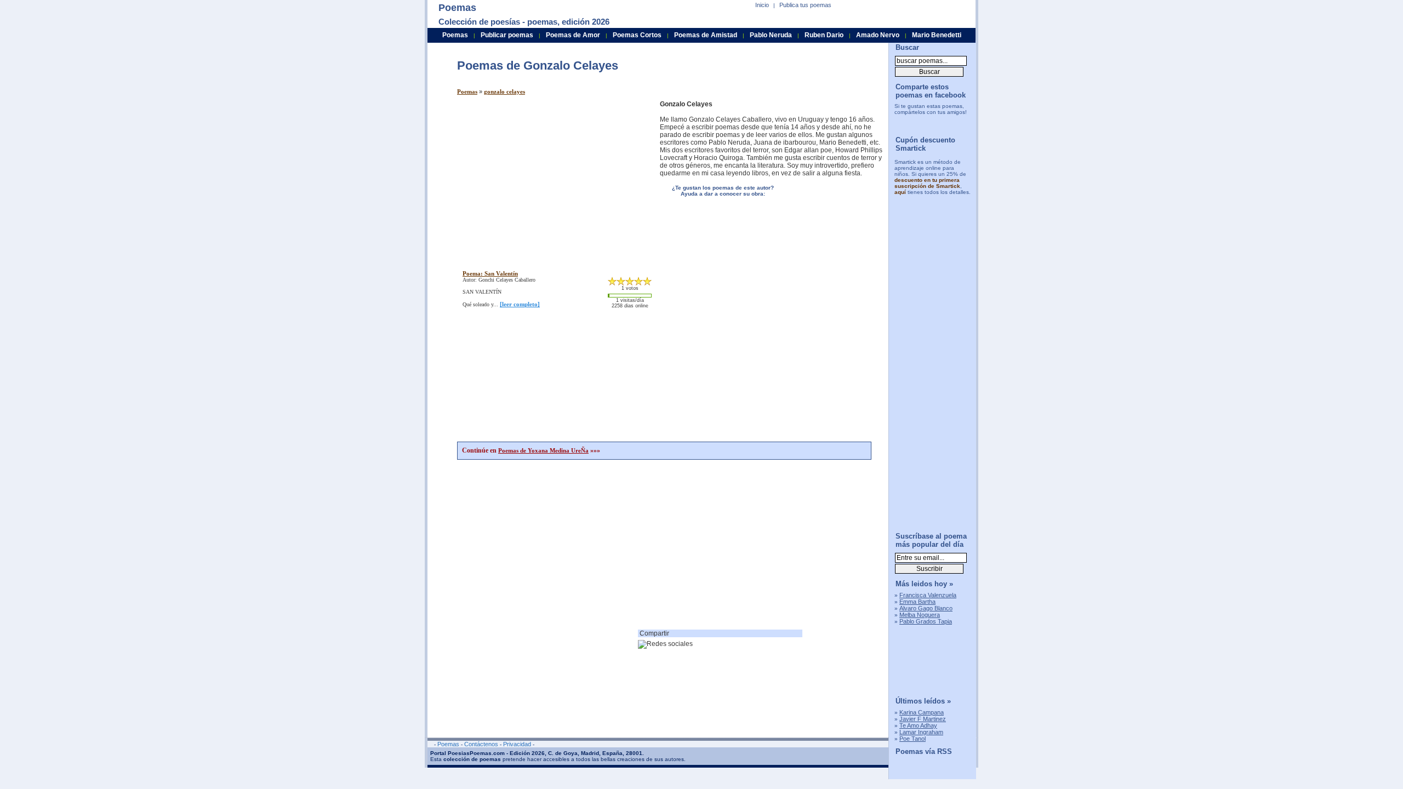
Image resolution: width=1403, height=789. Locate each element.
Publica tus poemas (805, 5)
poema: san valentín (490, 273)
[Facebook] (927, 123)
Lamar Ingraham (921, 732)
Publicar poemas (507, 35)
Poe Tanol (912, 738)
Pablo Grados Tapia (925, 621)
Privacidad (517, 744)
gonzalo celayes (504, 91)
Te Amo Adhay (918, 725)
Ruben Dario (824, 35)
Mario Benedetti (936, 35)
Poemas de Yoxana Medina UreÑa (543, 450)
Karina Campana (921, 712)
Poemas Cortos (637, 35)
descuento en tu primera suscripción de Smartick (927, 183)
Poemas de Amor (573, 35)
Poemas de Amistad (705, 35)
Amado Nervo (877, 35)
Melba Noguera (919, 614)
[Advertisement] (549, 177)
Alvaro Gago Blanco (926, 608)
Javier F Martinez (922, 719)
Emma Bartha (917, 601)
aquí (900, 192)
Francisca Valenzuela (927, 595)
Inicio (762, 5)
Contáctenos (481, 744)
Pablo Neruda (771, 35)
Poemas (467, 91)
